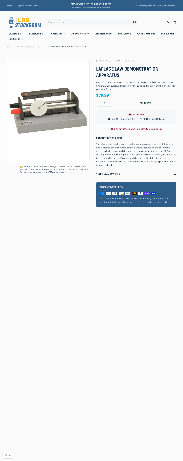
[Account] (168, 22)
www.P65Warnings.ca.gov (55, 172)
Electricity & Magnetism (29, 46)
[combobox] (91, 22)
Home (10, 46)
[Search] (134, 22)
